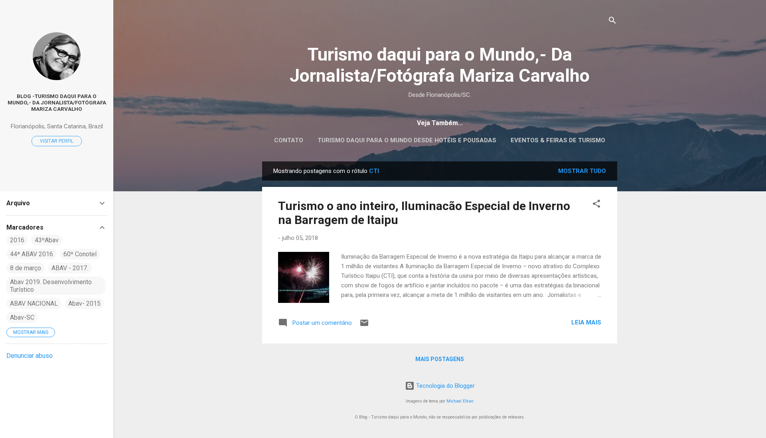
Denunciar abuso (29, 355)
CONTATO (288, 140)
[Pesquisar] (612, 22)
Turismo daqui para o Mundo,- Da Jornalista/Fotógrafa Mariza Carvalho (440, 65)
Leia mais (586, 322)
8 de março (25, 268)
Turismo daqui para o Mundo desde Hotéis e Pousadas (407, 140)
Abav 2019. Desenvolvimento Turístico (51, 285)
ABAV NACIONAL (34, 303)
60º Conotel (80, 254)
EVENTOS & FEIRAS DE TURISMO (558, 140)
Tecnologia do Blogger (445, 385)
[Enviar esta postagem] (364, 325)
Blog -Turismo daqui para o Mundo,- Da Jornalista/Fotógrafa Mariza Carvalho (57, 102)
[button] (596, 205)
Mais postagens (439, 359)
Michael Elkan (460, 401)
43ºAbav (47, 240)
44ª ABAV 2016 (31, 254)
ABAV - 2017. (69, 268)
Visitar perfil (56, 141)
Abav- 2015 (84, 303)
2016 (17, 240)
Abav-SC (22, 317)
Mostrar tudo (582, 171)
